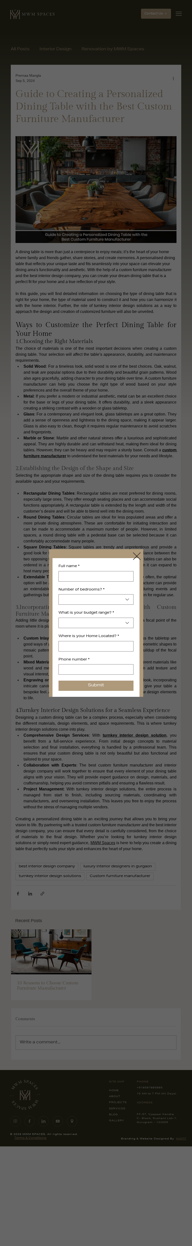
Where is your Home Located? (88, 636)
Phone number (74, 659)
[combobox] (96, 599)
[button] (136, 556)
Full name (69, 566)
